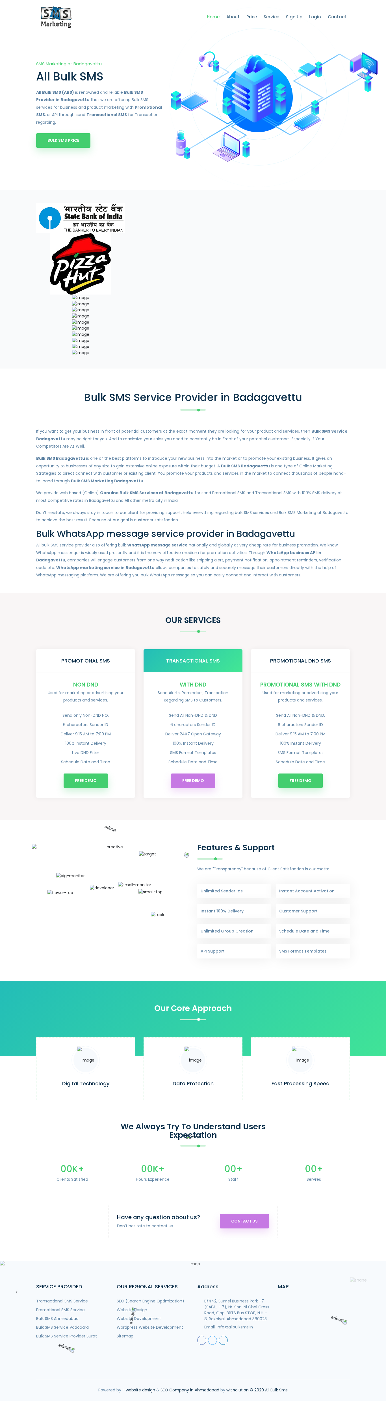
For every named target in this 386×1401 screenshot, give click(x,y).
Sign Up (294, 17)
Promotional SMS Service (60, 1310)
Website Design (132, 1310)
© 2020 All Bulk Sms (269, 1390)
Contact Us (244, 1221)
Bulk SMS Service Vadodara (62, 1327)
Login (315, 17)
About (233, 17)
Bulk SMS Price (63, 140)
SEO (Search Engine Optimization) (150, 1301)
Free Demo (86, 780)
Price (251, 17)
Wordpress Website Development (150, 1327)
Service (271, 17)
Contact (337, 17)
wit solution (237, 1390)
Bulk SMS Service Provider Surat (66, 1336)
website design (140, 1390)
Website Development (139, 1318)
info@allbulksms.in (235, 1327)
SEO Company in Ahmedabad (190, 1390)
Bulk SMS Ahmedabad (57, 1318)
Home (213, 17)
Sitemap (125, 1336)
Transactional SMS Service (62, 1301)
